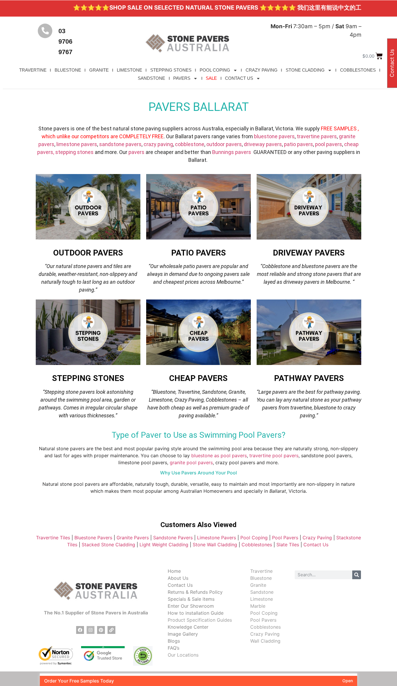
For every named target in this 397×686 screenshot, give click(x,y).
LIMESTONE (129, 70)
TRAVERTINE (33, 70)
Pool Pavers (285, 537)
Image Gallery (183, 634)
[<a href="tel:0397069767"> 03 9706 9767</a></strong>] (45, 31)
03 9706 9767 (65, 41)
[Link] (111, 630)
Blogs (174, 641)
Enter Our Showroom (191, 606)
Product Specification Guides (200, 620)
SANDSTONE (151, 78)
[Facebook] (80, 630)
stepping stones (74, 152)
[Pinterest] (101, 630)
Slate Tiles (287, 544)
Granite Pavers (133, 537)
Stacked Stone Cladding (108, 544)
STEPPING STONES (171, 70)
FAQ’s (173, 648)
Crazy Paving (317, 537)
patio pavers (298, 144)
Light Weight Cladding (164, 544)
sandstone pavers (120, 144)
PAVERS (181, 78)
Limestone (261, 599)
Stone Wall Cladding (215, 544)
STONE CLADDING (305, 70)
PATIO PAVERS (198, 253)
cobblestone (189, 144)
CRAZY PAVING (262, 70)
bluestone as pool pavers (219, 455)
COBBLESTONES (358, 70)
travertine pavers (317, 136)
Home (174, 571)
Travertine (261, 571)
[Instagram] (90, 630)
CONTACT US (239, 78)
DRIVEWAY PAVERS (309, 253)
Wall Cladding (265, 641)
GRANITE (99, 70)
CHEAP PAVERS (198, 378)
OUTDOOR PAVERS (88, 253)
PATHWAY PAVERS (309, 378)
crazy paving (158, 144)
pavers (136, 152)
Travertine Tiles (53, 537)
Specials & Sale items (191, 599)
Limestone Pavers (216, 537)
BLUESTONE (68, 70)
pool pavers (328, 144)
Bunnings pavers (231, 152)
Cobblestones (257, 544)
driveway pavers (263, 144)
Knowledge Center (188, 627)
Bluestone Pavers (93, 537)
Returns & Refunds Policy (195, 592)
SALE (211, 78)
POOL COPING (215, 70)
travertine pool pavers (273, 455)
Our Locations (183, 655)
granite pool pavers (191, 462)
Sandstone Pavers (173, 537)
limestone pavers (76, 144)
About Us (178, 578)
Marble (257, 606)
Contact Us (316, 544)
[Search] (356, 574)
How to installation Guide (195, 613)
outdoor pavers (224, 144)
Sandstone (261, 592)
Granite (258, 585)
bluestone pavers (274, 136)
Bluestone (261, 578)
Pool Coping (254, 537)
